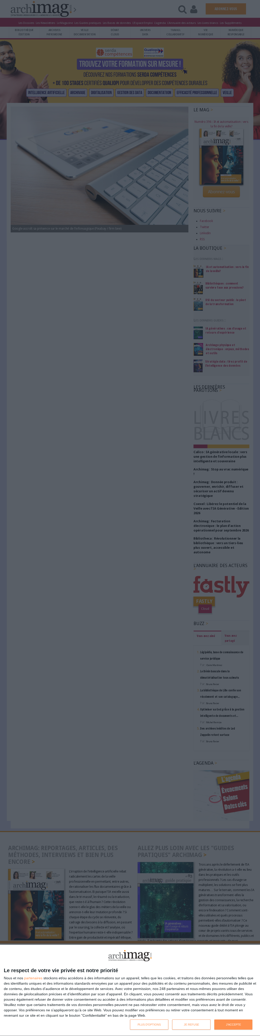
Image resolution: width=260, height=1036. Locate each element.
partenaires (33, 978)
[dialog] (130, 990)
